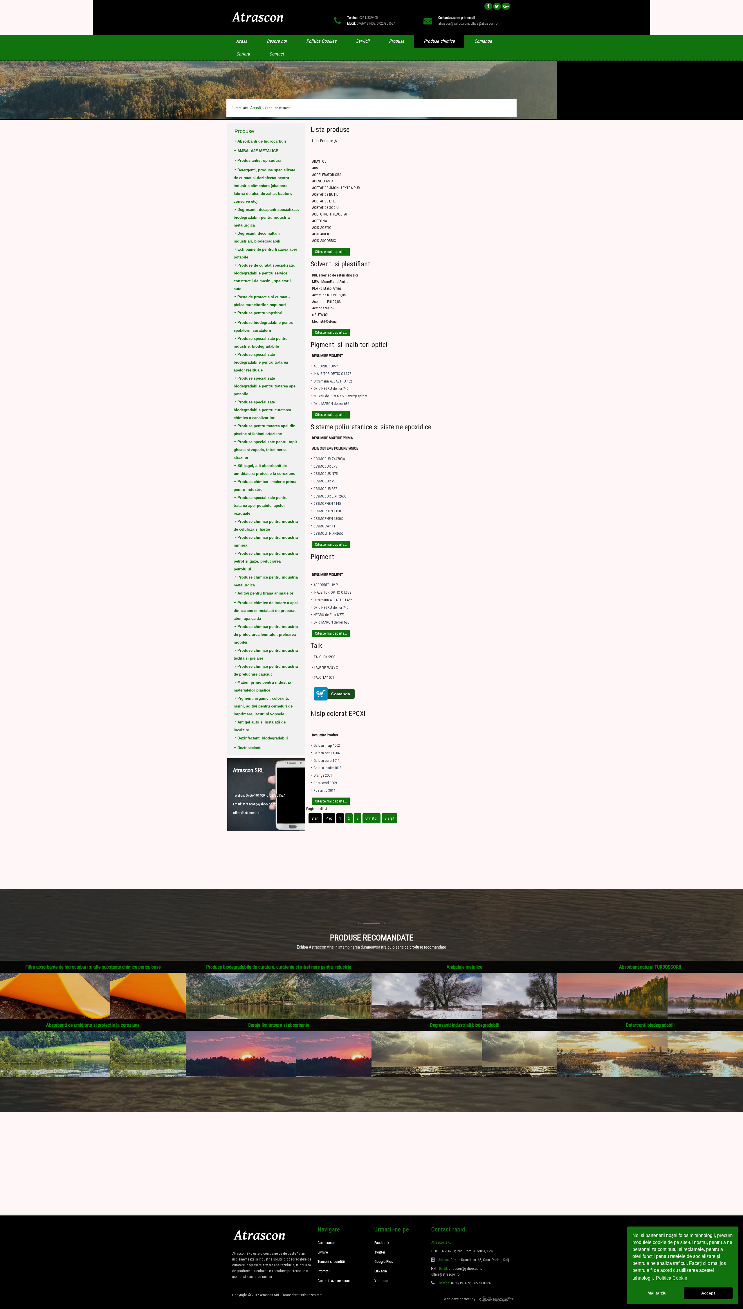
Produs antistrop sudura (259, 160)
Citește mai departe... (331, 251)
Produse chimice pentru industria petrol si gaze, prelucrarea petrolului (266, 561)
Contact (276, 54)
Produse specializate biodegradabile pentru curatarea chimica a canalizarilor (262, 410)
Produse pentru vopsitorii (260, 313)
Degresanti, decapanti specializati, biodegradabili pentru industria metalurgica (266, 217)
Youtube (380, 1281)
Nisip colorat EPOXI (338, 714)
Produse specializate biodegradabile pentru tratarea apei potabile (265, 386)
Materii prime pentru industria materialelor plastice (262, 686)
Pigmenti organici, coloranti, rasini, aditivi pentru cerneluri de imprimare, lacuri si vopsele (263, 706)
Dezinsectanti (249, 748)
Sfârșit (389, 818)
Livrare (323, 1252)
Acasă (255, 107)
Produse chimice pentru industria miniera (266, 541)
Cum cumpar (327, 1242)
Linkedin (380, 1271)
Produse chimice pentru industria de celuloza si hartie (266, 525)
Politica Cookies (321, 41)
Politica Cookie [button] (671, 1278)
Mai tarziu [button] (657, 1293)
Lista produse (330, 129)
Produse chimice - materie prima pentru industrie (265, 486)
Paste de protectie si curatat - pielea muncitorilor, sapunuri (262, 301)
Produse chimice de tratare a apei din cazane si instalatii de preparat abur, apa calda (266, 611)
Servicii (362, 41)
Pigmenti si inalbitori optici (349, 345)
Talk (316, 646)
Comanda (483, 41)
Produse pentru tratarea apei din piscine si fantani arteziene (264, 430)
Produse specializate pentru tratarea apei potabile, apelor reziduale (261, 505)
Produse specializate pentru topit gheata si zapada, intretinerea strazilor (265, 450)
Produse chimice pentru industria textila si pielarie (266, 654)
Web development (457, 1299)
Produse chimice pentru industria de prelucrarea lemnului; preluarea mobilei (266, 634)
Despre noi (277, 41)
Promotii (324, 1271)
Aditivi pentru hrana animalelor (265, 593)
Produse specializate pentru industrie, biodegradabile (261, 342)
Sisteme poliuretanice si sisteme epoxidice (371, 427)
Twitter (379, 1252)
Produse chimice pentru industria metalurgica (266, 581)
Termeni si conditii (331, 1261)
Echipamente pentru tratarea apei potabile (265, 253)
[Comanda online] (335, 701)
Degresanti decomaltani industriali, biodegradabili (257, 237)
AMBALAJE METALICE (257, 151)
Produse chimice (439, 41)
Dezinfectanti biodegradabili (262, 738)
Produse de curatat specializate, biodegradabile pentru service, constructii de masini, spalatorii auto (264, 277)
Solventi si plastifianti (341, 264)
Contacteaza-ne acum (334, 1281)
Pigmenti (323, 557)
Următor (371, 818)
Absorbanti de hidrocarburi (261, 141)
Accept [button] (708, 1293)
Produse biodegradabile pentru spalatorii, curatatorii (263, 326)
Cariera (243, 54)
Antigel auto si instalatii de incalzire (260, 726)
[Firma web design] (493, 1299)
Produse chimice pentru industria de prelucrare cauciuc (266, 670)
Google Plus (383, 1261)
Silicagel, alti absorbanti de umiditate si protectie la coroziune (264, 470)
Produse (396, 41)
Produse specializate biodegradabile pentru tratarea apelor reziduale (261, 362)
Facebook (381, 1242)
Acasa (241, 41)
